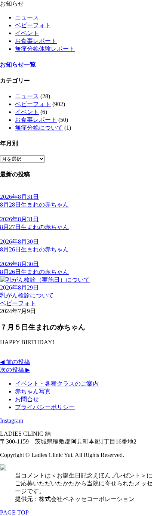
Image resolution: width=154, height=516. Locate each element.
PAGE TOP (14, 512)
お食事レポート (36, 41)
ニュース (27, 17)
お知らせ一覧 (18, 64)
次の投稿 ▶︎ (15, 370)
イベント (27, 33)
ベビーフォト (33, 25)
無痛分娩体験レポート (45, 49)
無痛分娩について (39, 127)
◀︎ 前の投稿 (15, 362)
